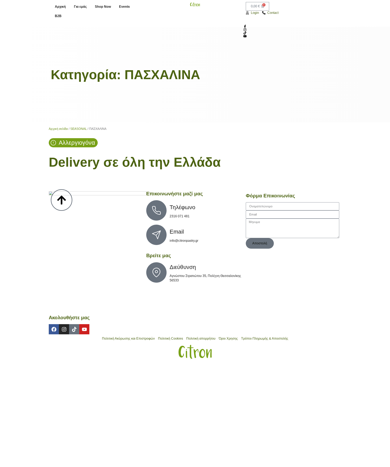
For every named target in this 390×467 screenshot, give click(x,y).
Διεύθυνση (183, 267)
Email (177, 232)
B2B (58, 16)
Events (124, 6)
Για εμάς (80, 6)
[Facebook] (54, 329)
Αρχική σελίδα (58, 128)
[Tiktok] (74, 329)
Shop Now (103, 6)
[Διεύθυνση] (156, 272)
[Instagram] (64, 329)
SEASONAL (78, 128)
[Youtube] (84, 329)
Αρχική (60, 6)
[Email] (156, 235)
